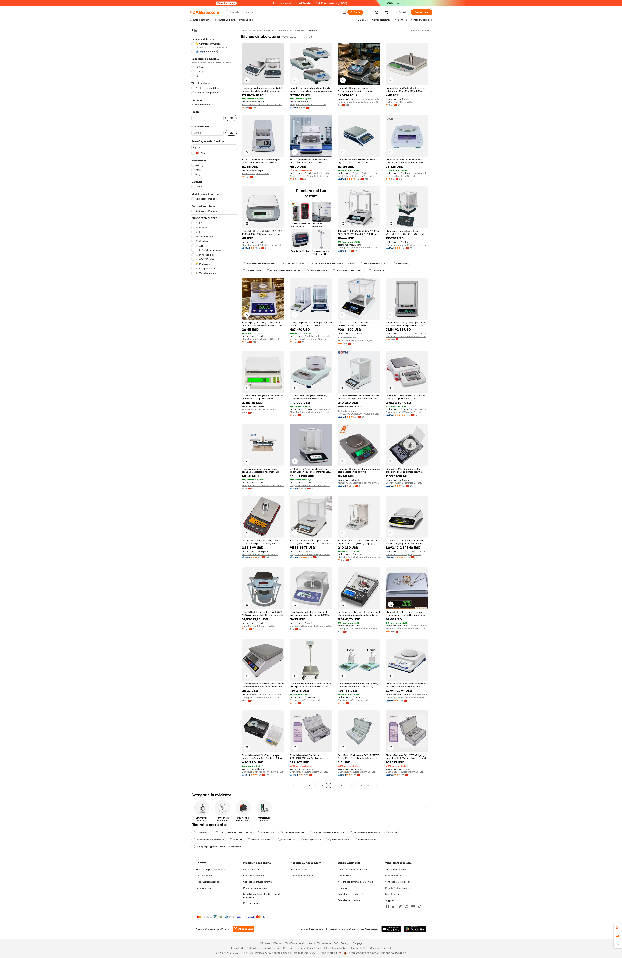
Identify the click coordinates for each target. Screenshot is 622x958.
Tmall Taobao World (295, 943)
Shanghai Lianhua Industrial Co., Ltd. (308, 104)
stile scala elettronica (261, 839)
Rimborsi (342, 888)
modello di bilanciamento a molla (285, 270)
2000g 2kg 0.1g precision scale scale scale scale (219, 847)
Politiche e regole (252, 903)
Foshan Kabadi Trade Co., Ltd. (400, 176)
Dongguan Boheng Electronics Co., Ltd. (357, 247)
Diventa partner (393, 894)
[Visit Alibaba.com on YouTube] (413, 906)
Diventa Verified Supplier (397, 888)
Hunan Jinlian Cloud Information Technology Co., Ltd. (263, 104)
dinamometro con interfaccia (210, 839)
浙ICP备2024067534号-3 (393, 953)
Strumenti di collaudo (263, 30)
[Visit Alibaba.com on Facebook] (387, 906)
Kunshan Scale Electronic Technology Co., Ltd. (359, 102)
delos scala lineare (318, 270)
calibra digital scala (295, 263)
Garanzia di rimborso (253, 875)
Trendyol (345, 943)
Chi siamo (201, 862)
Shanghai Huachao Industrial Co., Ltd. (260, 339)
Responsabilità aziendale (208, 881)
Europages (358, 943)
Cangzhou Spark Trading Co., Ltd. (258, 626)
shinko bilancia (267, 832)
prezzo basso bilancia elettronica (329, 832)
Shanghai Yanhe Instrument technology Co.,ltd (359, 557)
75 (367, 785)
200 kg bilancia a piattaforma (366, 832)
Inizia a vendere (393, 875)
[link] (618, 927)
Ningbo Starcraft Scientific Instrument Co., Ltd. (311, 176)
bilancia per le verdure (294, 832)
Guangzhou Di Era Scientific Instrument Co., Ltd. (407, 336)
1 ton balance (378, 270)
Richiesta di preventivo (302, 875)
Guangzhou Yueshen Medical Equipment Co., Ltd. (407, 245)
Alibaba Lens (212, 929)
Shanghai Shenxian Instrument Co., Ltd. (309, 412)
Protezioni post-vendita (255, 888)
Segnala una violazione (349, 900)
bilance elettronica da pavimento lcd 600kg (334, 263)
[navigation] (214, 408)
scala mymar (402, 263)
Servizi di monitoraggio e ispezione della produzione (263, 895)
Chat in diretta (345, 875)
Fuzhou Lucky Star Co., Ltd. (399, 102)
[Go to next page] (374, 785)
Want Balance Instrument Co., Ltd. (355, 176)
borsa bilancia (203, 832)
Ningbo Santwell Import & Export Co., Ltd (310, 554)
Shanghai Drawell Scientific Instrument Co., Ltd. (263, 245)
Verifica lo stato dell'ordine (398, 881)
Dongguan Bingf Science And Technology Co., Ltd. (359, 628)
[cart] (387, 12)
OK (231, 118)
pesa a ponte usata (313, 839)
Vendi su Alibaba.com (396, 869)
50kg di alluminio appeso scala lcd (261, 263)
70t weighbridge (253, 270)
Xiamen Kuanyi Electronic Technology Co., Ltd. (359, 483)
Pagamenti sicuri (251, 869)
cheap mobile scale (367, 839)
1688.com (278, 943)
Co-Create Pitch (204, 875)
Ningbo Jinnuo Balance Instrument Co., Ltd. (311, 485)
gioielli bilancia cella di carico (349, 270)
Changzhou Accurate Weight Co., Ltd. (309, 771)
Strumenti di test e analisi (291, 30)
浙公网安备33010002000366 (364, 953)
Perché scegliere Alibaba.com (211, 869)
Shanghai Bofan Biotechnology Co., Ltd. (405, 628)
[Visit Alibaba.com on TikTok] (419, 906)
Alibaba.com (371, 929)
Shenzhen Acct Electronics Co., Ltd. (404, 483)
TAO (336, 943)
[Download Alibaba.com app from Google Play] (415, 929)
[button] (344, 12)
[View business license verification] (340, 953)
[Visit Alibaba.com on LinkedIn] (394, 906)
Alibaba (244, 30)
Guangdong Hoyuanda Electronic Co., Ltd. (311, 626)
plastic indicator (287, 839)
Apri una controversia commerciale (355, 881)
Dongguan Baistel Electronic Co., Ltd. (260, 697)
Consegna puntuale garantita (257, 881)
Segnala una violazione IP (350, 894)
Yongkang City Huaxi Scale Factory (259, 409)
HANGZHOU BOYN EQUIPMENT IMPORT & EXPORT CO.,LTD (359, 414)
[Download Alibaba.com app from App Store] (391, 929)
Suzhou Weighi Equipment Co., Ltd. (355, 340)
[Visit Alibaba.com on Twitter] (400, 906)
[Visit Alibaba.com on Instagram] (407, 906)
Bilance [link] (313, 30)
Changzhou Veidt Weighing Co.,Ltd (403, 412)
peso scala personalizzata (375, 263)
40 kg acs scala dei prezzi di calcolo (235, 832)
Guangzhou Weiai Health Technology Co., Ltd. (407, 697)
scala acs (237, 839)
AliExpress (265, 943)
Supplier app (316, 929)
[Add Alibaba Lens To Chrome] (243, 929)
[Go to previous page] (296, 785)
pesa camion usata (340, 839)
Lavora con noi (203, 888)
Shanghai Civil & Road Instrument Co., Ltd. (263, 485)
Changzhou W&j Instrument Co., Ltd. (308, 339)
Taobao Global (324, 943)
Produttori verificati (300, 869)
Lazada (311, 943)
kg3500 (393, 832)
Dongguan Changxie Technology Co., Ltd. (262, 771)
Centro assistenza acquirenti (352, 869)
